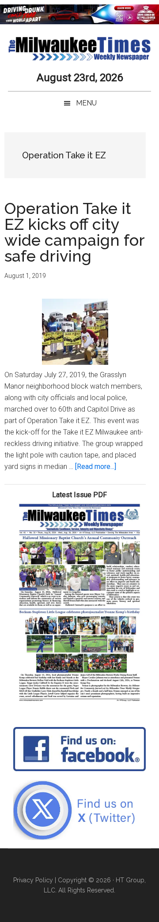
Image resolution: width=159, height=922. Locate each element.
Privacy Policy (33, 880)
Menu (86, 103)
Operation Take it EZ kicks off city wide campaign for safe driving (74, 232)
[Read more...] (95, 466)
